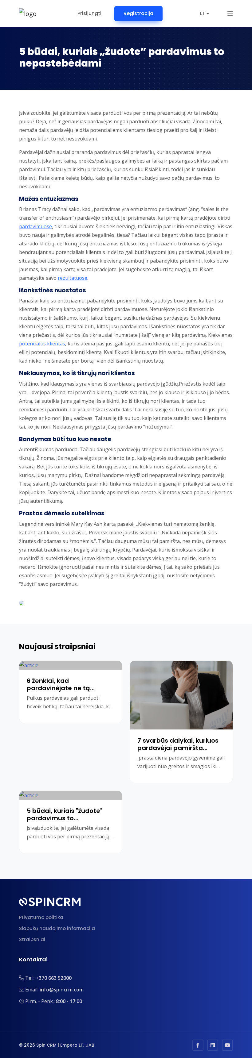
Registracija (138, 13)
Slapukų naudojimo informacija (57, 928)
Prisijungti (89, 13)
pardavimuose (35, 226)
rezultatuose (72, 278)
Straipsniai (32, 939)
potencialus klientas (42, 343)
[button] (230, 13)
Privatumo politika (41, 917)
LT (202, 13)
